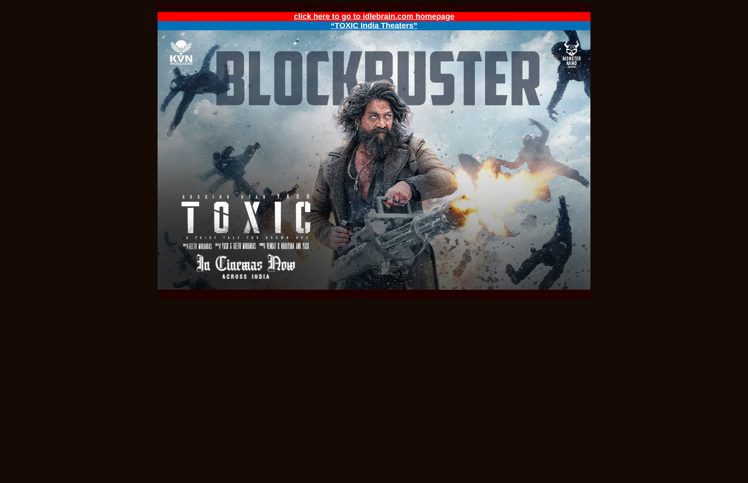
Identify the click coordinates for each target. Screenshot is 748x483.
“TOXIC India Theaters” (374, 25)
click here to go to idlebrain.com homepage (374, 16)
